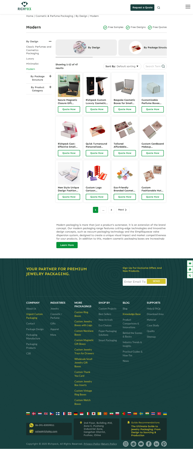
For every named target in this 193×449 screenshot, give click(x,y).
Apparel (54, 329)
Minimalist (32, 63)
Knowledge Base (132, 314)
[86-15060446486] (190, 269)
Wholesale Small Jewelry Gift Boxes (83, 362)
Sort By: (111, 66)
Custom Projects (107, 308)
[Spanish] (135, 413)
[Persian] (111, 413)
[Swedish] (141, 413)
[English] (46, 413)
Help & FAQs (154, 308)
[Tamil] (147, 413)
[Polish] (117, 413)
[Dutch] (40, 413)
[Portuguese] (123, 413)
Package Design (35, 329)
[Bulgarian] (28, 413)
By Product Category (37, 89)
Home (29, 16)
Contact (30, 323)
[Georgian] (69, 413)
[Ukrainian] (165, 413)
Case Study (153, 325)
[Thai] (153, 413)
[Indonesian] (81, 413)
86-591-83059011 (44, 425)
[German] (75, 413)
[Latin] (99, 413)
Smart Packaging (108, 340)
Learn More (67, 245)
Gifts (53, 323)
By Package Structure (37, 78)
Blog (125, 308)
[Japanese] (93, 413)
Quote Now (69, 109)
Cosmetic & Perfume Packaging (54, 16)
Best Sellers (105, 314)
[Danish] (34, 413)
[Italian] (87, 413)
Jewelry (54, 308)
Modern (30, 69)
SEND (156, 281)
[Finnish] (58, 413)
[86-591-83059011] (190, 275)
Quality (151, 331)
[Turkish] (159, 413)
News (126, 360)
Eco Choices (105, 325)
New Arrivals (106, 319)
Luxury (30, 58)
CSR (28, 353)
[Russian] (129, 413)
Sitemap (151, 336)
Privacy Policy (92, 443)
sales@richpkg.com (46, 431)
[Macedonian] (105, 413)
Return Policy (109, 443)
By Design (81, 16)
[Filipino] (52, 413)
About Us (31, 308)
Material (151, 319)
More (53, 334)
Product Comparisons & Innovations (131, 323)
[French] (64, 413)
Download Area (155, 314)
